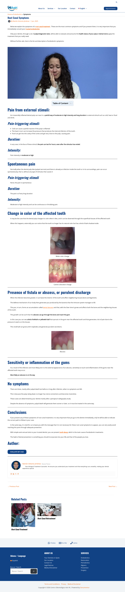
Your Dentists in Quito (52, 558)
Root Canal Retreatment (46, 518)
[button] (116, 2)
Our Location (62, 8)
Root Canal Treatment (19, 529)
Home (10, 14)
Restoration (85, 560)
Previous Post (13, 486)
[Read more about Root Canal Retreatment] (49, 509)
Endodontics (17, 14)
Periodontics (85, 563)
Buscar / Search (15, 567)
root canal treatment (43, 27)
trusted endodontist (33, 29)
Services (50, 8)
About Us (41, 8)
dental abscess (48, 307)
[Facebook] (18, 474)
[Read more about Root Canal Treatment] (23, 515)
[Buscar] (33, 571)
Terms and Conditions (52, 584)
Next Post (113, 486)
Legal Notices (48, 565)
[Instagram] (11, 474)
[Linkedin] (13, 474)
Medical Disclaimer (50, 568)
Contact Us (48, 563)
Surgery (83, 570)
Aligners (83, 565)
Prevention (84, 568)
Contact (72, 8)
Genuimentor (84, 588)
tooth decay (64, 432)
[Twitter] (15, 474)
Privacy (63, 584)
